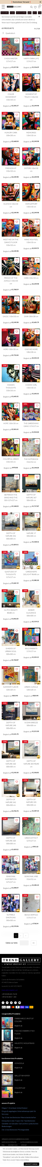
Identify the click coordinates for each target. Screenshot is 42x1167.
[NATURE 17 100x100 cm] (31, 521)
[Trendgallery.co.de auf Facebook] (3, 1002)
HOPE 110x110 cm (10, 423)
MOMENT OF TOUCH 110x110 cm (31, 97)
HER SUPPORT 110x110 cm (31, 205)
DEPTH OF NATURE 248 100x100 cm (11, 725)
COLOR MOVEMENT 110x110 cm (10, 97)
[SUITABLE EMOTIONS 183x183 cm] (11, 903)
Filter (37, 29)
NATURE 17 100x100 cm (31, 534)
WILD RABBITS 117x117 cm (31, 649)
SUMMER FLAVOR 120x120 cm (10, 688)
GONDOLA (19, 1063)
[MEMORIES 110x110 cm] (31, 121)
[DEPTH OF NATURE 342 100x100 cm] (11, 788)
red (40, 13)
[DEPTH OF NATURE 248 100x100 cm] (11, 711)
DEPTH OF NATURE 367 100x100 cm (31, 497)
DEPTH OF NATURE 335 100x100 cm (31, 802)
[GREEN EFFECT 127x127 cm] (31, 826)
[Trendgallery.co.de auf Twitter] (7, 1002)
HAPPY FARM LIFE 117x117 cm (31, 59)
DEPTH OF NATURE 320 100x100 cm (11, 764)
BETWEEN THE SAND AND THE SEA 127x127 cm (10, 497)
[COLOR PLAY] (7, 1092)
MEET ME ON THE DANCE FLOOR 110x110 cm (10, 242)
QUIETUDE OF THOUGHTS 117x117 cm (11, 574)
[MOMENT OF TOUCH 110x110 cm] (31, 82)
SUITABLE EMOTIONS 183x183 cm (11, 917)
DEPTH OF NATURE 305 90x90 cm (31, 764)
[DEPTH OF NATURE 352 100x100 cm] (11, 521)
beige (12, 13)
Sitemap (24, 1145)
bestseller (4, 13)
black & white (21, 13)
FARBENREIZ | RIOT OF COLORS (24, 1019)
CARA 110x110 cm (31, 278)
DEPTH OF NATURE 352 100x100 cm (11, 536)
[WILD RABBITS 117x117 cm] (31, 637)
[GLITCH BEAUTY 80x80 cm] (11, 598)
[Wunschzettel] (35, 6)
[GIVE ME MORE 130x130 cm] (31, 338)
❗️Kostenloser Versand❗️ (21, 2)
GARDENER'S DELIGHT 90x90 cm (31, 573)
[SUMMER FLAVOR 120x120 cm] (11, 675)
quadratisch (10, 33)
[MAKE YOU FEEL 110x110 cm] (31, 228)
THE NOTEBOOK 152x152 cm (31, 460)
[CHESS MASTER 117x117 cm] (11, 47)
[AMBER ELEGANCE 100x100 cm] (31, 598)
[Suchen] (31, 6)
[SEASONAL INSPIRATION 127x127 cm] (11, 865)
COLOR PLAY (20, 1088)
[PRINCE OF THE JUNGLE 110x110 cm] (11, 266)
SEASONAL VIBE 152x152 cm (31, 877)
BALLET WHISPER (22, 1075)
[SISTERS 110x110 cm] (31, 157)
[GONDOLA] (7, 1067)
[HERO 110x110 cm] (11, 338)
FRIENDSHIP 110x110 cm (10, 169)
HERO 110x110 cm (10, 349)
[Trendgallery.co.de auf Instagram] (15, 1002)
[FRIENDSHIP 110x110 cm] (11, 157)
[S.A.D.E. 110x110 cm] (11, 305)
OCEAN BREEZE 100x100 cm (31, 723)
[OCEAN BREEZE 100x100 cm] (31, 711)
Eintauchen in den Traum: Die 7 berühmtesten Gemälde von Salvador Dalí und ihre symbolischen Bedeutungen (20, 1123)
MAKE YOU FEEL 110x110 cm (31, 240)
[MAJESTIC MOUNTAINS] (7, 1047)
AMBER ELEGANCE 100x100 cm (31, 613)
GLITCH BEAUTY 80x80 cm (11, 611)
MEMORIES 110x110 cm (31, 133)
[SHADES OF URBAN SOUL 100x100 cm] (11, 637)
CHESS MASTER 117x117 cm (10, 59)
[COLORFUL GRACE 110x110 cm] (11, 447)
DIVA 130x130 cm (31, 316)
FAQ (3, 1145)
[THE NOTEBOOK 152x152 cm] (31, 447)
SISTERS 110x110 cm (31, 169)
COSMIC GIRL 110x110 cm (31, 386)
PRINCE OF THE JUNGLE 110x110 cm (11, 281)
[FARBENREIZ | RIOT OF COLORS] (7, 1022)
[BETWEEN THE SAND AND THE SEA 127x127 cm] (11, 483)
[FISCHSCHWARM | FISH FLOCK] (7, 1035)
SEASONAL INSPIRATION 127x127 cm (10, 879)
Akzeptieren (31, 1164)
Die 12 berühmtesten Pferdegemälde (15, 1130)
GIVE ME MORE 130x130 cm (31, 350)
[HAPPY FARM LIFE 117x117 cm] (31, 47)
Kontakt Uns (12, 1145)
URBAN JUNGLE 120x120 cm (31, 688)
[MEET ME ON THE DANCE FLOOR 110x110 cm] (11, 228)
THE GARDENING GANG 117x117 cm (31, 424)
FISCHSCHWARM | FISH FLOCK (25, 1032)
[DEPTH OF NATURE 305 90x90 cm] (31, 749)
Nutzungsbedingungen (29, 1142)
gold (29, 13)
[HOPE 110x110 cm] (11, 412)
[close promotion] (40, 2)
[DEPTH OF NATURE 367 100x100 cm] (31, 483)
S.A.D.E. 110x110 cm (11, 316)
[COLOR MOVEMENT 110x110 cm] (11, 82)
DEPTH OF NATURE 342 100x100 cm (11, 802)
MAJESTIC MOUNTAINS (24, 1043)
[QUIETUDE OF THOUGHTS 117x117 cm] (11, 560)
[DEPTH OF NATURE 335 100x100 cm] (31, 788)
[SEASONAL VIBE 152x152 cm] (31, 865)
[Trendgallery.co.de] (14, 7)
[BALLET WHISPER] (7, 1079)
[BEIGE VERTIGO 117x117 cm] (31, 903)
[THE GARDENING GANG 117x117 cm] (31, 412)
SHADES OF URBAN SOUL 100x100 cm (10, 651)
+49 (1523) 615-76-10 (9, 994)
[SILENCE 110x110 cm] (11, 192)
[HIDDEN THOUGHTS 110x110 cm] (11, 373)
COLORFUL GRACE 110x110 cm (11, 460)
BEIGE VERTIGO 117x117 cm (31, 916)
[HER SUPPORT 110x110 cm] (31, 192)
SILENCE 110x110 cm (10, 205)
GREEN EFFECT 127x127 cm (31, 839)
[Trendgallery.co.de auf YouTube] (19, 1002)
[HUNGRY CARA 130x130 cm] (11, 121)
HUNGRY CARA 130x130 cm (10, 133)
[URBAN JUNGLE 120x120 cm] (31, 675)
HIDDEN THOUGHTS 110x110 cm (11, 388)
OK (34, 943)
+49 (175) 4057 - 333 (9, 997)
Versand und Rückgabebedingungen (15, 1139)
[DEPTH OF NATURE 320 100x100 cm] (11, 749)
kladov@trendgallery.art (10, 990)
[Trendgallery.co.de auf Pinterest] (11, 1002)
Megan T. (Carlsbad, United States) (14, 1108)
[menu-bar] (4, 6)
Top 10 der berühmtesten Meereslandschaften (19, 1117)
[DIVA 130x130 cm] (31, 305)
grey (34, 13)
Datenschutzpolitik (9, 1142)
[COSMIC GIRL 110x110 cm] (31, 373)
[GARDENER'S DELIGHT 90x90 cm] (31, 560)
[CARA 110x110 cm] (31, 266)
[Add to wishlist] (16, 40)
